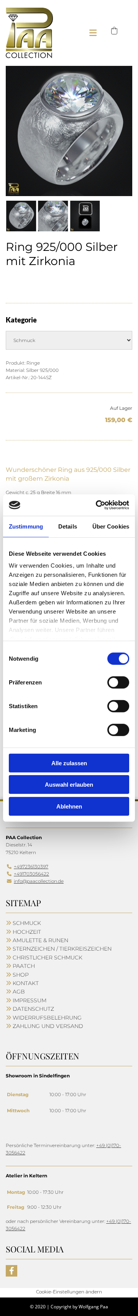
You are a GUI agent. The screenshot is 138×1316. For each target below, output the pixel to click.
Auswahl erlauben (69, 784)
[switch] (118, 682)
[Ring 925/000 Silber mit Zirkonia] (69, 131)
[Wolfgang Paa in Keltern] (29, 33)
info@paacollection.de (39, 881)
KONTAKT (26, 983)
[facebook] (11, 1271)
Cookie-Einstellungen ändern (69, 1292)
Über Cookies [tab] (110, 526)
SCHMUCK (27, 923)
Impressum (29, 1000)
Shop (21, 974)
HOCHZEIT (27, 931)
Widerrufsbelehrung (47, 1017)
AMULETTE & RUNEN (40, 940)
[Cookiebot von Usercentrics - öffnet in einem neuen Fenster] (97, 505)
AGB (19, 991)
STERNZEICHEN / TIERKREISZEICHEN (62, 948)
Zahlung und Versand (48, 1026)
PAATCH (24, 965)
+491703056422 (31, 874)
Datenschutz (33, 1008)
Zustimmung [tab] (26, 526)
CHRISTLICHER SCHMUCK (47, 957)
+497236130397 (31, 866)
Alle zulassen (69, 762)
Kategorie (21, 320)
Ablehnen (69, 806)
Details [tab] (67, 526)
